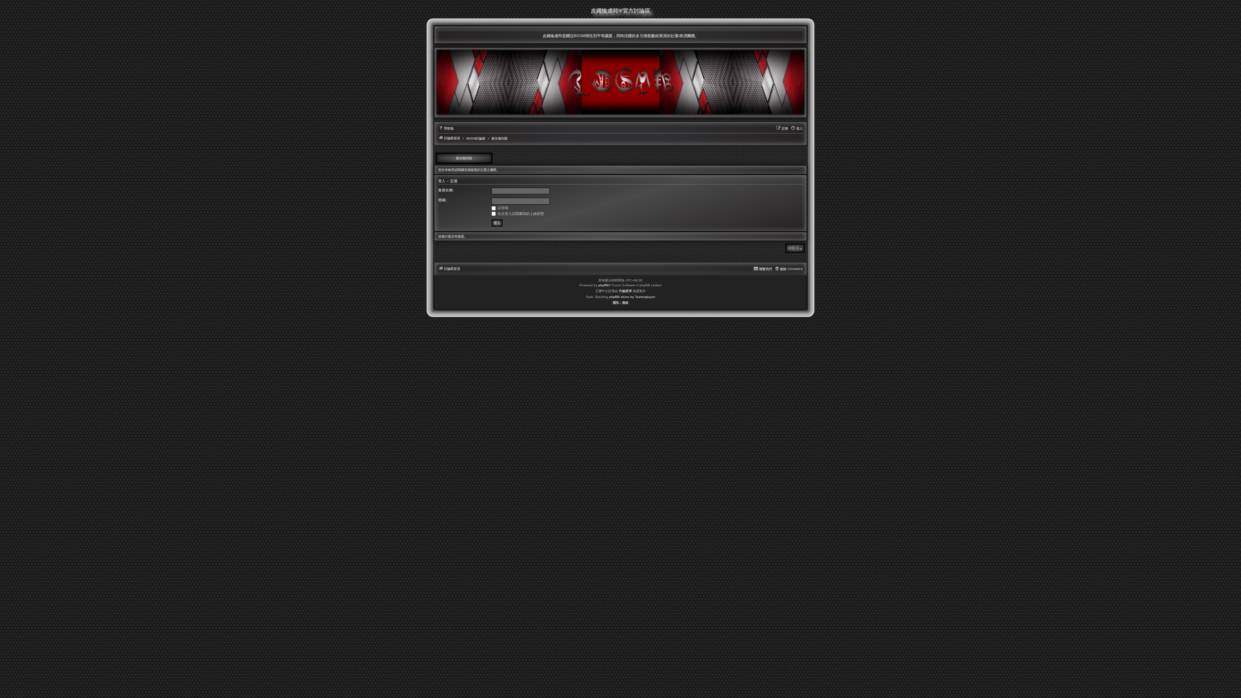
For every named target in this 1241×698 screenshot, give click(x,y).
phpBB (603, 285)
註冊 (454, 181)
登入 (441, 181)
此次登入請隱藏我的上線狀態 (520, 214)
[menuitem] (446, 128)
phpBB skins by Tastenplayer (632, 297)
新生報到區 (464, 158)
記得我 (502, 208)
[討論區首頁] (620, 82)
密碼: (442, 200)
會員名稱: (446, 190)
